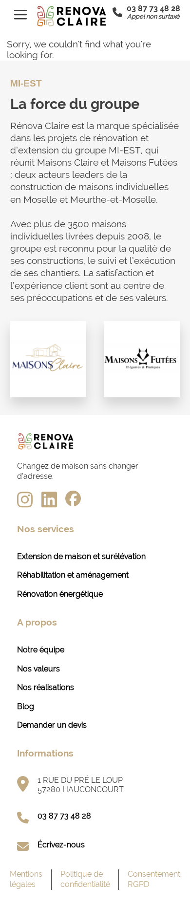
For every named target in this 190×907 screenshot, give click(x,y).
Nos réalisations (45, 687)
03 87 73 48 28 (64, 816)
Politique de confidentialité (85, 879)
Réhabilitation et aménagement (73, 575)
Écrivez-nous (61, 844)
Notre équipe (40, 649)
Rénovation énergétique (60, 594)
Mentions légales (26, 879)
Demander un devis (52, 725)
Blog (25, 706)
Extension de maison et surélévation (81, 556)
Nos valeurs (38, 668)
